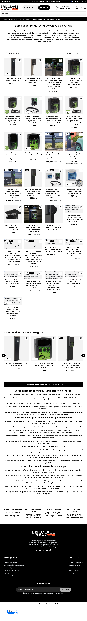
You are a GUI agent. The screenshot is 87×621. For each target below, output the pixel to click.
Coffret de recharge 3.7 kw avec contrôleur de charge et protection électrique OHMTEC (74, 82)
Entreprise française (80, 2)
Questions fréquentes (76, 562)
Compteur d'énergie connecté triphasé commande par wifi (74, 282)
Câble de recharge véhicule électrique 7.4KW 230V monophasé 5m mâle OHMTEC (74, 218)
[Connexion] (77, 7)
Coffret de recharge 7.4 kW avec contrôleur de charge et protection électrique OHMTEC (54, 120)
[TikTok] (50, 550)
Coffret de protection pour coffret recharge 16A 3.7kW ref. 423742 (74, 191)
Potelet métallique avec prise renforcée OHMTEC (13, 80)
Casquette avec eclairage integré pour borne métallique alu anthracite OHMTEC (33, 228)
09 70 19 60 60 (65, 9)
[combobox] (30, 7)
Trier (76, 53)
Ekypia (62, 604)
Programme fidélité (75, 571)
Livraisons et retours (75, 568)
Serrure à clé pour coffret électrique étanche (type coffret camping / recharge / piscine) (12, 312)
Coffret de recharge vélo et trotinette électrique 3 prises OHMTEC (33, 155)
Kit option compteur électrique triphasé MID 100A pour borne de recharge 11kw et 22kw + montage (74, 251)
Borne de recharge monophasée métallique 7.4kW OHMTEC (33, 81)
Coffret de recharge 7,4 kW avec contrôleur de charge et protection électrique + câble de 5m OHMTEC (74, 121)
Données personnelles (11, 571)
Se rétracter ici (9, 576)
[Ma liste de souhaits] (81, 7)
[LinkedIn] (46, 550)
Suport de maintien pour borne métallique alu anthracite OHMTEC (13, 282)
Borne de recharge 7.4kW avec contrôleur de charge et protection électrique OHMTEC (53, 156)
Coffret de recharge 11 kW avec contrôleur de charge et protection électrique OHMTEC (13, 156)
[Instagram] (43, 550)
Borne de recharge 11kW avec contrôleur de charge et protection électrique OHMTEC (33, 192)
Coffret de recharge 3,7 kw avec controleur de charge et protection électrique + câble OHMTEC (13, 121)
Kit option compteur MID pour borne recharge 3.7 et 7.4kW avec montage (53, 249)
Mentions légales (9, 568)
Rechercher (44, 7)
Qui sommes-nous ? (6, 2)
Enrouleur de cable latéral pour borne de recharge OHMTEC (53, 227)
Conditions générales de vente (14, 565)
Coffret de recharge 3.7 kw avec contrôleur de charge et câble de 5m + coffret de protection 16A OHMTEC (53, 193)
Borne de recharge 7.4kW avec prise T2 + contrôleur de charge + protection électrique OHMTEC (74, 157)
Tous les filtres (14, 53)
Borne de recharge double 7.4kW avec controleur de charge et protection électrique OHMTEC (13, 193)
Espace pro (7, 573)
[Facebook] (37, 550)
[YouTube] (40, 550)
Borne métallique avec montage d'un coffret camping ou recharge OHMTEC (33, 285)
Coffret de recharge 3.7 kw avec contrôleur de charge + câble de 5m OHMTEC (33, 120)
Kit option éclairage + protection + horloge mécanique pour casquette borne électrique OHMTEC (53, 286)
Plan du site (72, 573)
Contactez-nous (74, 565)
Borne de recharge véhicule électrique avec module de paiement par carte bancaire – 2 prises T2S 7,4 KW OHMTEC (53, 84)
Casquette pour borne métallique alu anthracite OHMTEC (13, 227)
